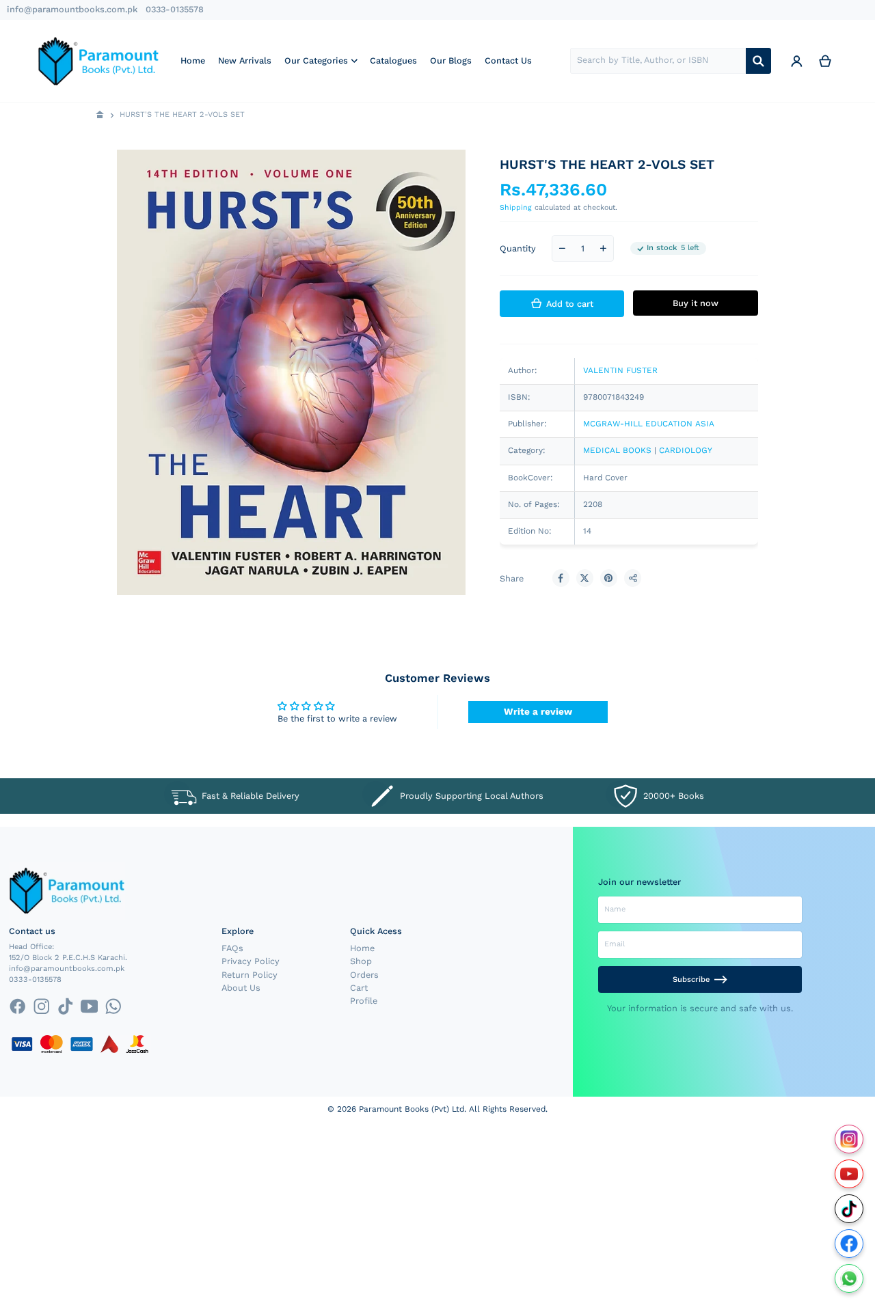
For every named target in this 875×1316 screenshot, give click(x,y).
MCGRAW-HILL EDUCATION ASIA (648, 423)
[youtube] (89, 1006)
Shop (361, 961)
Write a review (538, 711)
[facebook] (17, 1006)
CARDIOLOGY (685, 450)
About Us (240, 988)
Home (362, 948)
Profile (363, 1001)
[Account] (796, 60)
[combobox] (658, 61)
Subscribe (691, 979)
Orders (364, 975)
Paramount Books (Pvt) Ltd (411, 1109)
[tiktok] (65, 1006)
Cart (359, 988)
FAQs (232, 948)
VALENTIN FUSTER (620, 370)
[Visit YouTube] (849, 1174)
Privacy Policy (250, 961)
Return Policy (249, 975)
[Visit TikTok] (849, 1209)
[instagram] (41, 1006)
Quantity (518, 248)
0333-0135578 (175, 9)
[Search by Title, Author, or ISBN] (758, 61)
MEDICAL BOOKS (617, 450)
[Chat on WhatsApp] (849, 1278)
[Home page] (100, 115)
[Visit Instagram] (849, 1139)
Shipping (516, 207)
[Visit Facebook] (849, 1244)
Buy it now (695, 303)
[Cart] (825, 60)
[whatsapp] (113, 1006)
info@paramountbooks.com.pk (72, 9)
